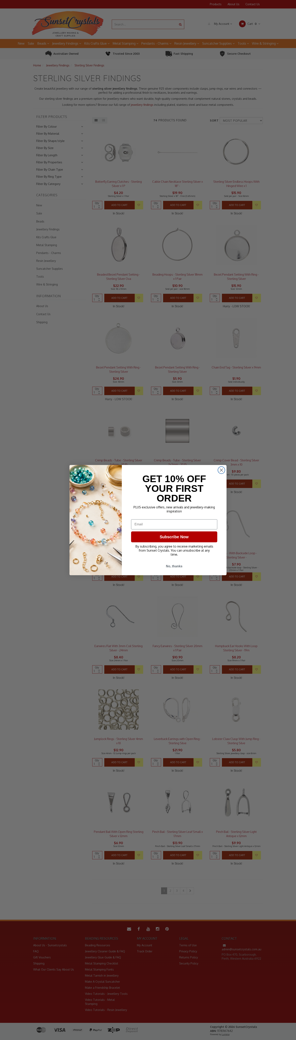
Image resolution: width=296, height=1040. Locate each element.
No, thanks (174, 566)
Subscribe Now (174, 537)
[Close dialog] (221, 470)
